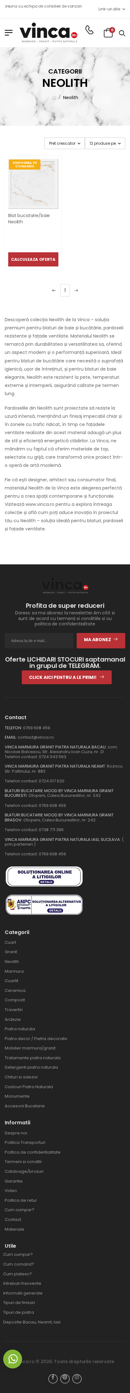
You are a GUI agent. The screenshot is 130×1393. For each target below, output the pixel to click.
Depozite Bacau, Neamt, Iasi (32, 1322)
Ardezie (13, 1019)
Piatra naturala (20, 1029)
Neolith (70, 97)
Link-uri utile (109, 9)
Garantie (14, 1181)
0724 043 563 (52, 757)
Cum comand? (18, 1264)
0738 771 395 (51, 830)
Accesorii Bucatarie (25, 1106)
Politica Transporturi (25, 1142)
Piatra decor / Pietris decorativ (36, 1039)
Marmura (14, 971)
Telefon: (13, 728)
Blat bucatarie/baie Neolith (29, 218)
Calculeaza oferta (33, 259)
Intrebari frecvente (22, 1283)
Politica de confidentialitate (33, 1152)
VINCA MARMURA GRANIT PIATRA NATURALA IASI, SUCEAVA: (63, 839)
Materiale (14, 1229)
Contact (13, 1219)
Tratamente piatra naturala (33, 1058)
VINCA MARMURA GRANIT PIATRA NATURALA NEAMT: (55, 766)
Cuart (10, 942)
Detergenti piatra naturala (31, 1067)
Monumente (17, 1096)
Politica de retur (21, 1200)
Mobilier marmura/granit (30, 1048)
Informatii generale (23, 1293)
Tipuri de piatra (18, 1312)
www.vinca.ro (40, 504)
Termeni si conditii (23, 1162)
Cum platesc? (17, 1274)
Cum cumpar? (19, 1210)
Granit (11, 952)
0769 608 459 (36, 728)
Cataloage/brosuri (24, 1171)
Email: (11, 737)
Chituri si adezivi (21, 1077)
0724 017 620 (51, 781)
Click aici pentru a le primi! (63, 677)
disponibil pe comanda (25, 164)
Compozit (15, 1000)
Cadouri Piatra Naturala (29, 1087)
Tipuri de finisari (19, 1303)
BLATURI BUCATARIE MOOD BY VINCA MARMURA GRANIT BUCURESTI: (59, 793)
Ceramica (15, 990)
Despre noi (16, 1133)
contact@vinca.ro (36, 737)
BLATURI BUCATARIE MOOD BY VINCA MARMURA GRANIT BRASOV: (59, 817)
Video (11, 1191)
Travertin (14, 1010)
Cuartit (11, 981)
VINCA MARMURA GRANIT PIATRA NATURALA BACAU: (56, 747)
